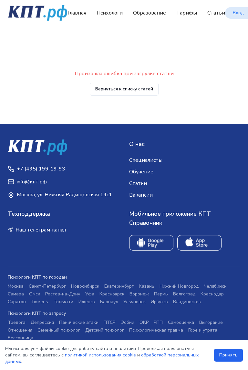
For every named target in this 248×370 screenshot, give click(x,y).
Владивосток (187, 302)
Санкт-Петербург (47, 286)
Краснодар (212, 294)
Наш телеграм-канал (41, 229)
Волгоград (184, 294)
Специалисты (145, 160)
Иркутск (159, 302)
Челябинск (215, 286)
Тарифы (186, 12)
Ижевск (86, 302)
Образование (149, 12)
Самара (16, 294)
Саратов (17, 302)
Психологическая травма (156, 330)
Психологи (110, 12)
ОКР (144, 322)
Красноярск (111, 294)
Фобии (127, 322)
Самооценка (181, 322)
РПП (158, 322)
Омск (34, 294)
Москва (16, 286)
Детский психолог (104, 330)
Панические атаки (78, 322)
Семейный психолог (58, 330)
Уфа (89, 294)
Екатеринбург (119, 286)
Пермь (161, 294)
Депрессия (42, 322)
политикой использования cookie (100, 355)
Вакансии (141, 195)
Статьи (216, 12)
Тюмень (39, 302)
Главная (76, 12)
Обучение (141, 171)
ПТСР (109, 322)
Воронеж (139, 294)
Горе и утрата (202, 330)
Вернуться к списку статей (124, 89)
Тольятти (63, 302)
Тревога (17, 322)
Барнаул (109, 302)
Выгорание (211, 322)
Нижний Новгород (179, 286)
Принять (228, 355)
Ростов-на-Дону (62, 294)
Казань (146, 286)
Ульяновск (134, 302)
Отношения (20, 330)
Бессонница (20, 338)
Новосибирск (85, 286)
